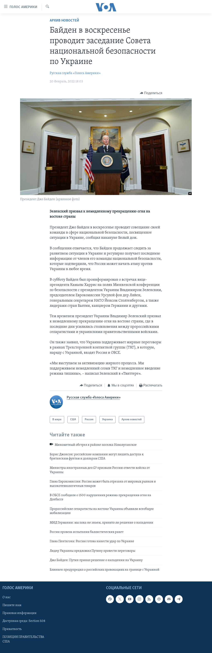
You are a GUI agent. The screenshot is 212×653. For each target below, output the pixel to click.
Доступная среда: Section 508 (23, 621)
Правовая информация (19, 613)
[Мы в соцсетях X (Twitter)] (120, 599)
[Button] (151, 93)
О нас (6, 597)
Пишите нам (11, 605)
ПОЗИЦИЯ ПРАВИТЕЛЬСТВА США (23, 639)
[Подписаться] (169, 599)
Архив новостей (64, 21)
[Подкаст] (159, 599)
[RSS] (149, 599)
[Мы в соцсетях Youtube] (130, 599)
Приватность (12, 629)
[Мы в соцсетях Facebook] (110, 599)
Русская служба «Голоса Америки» (75, 73)
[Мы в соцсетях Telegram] (179, 599)
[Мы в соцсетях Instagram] (139, 599)
